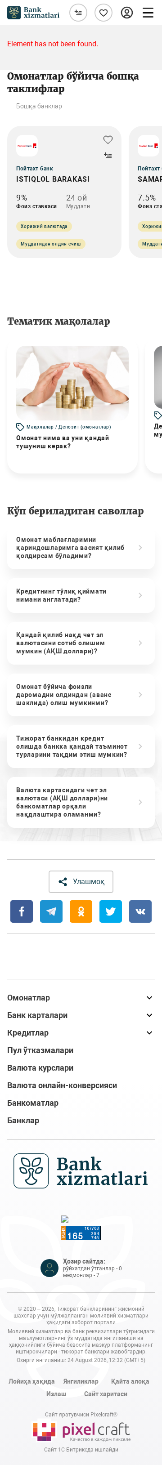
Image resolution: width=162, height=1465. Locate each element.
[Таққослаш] (78, 13)
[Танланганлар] (103, 13)
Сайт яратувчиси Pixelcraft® (81, 1414)
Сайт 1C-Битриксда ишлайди (81, 1450)
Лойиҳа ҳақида (32, 1381)
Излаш (56, 1394)
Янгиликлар (81, 1381)
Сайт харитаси (105, 1394)
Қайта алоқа (130, 1381)
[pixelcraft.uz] (81, 1430)
